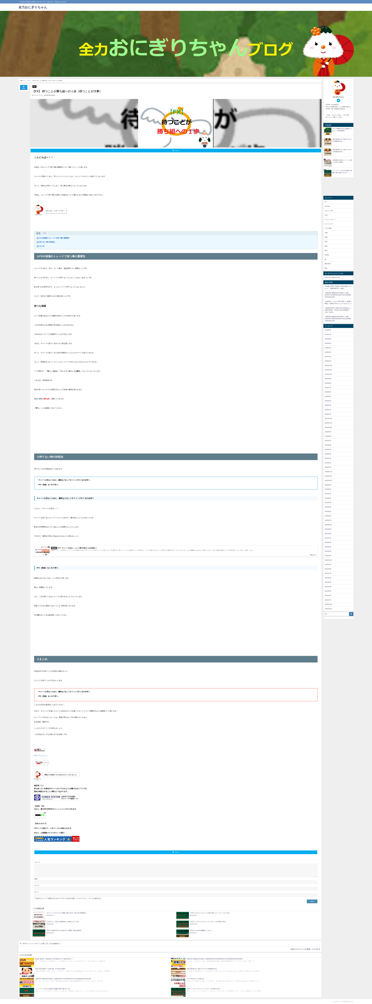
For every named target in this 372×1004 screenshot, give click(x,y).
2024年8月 (328, 436)
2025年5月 (328, 396)
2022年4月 (328, 551)
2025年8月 (328, 383)
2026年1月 (328, 361)
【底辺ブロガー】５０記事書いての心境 (304, 949)
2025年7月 (328, 387)
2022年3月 (328, 555)
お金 (326, 215)
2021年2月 (328, 595)
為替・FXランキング (41, 755)
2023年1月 (328, 520)
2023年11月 (328, 476)
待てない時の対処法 (46, 242)
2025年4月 (328, 401)
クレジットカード (330, 219)
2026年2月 (328, 356)
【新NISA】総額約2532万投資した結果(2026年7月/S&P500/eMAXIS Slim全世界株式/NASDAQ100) (338, 295)
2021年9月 (328, 564)
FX (34, 86)
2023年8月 (328, 489)
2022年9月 (328, 529)
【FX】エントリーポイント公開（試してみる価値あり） (41, 943)
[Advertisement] (92, 429)
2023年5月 (328, 502)
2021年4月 (328, 586)
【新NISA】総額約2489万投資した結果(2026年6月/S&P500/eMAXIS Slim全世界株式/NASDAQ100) (338, 318)
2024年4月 (328, 454)
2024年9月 (328, 431)
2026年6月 (328, 339)
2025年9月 (328, 378)
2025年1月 (328, 414)
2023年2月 (328, 515)
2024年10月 (328, 427)
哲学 (326, 237)
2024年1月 (328, 467)
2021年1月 (328, 600)
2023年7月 (328, 493)
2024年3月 (328, 458)
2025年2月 (328, 409)
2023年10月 (328, 480)
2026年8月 (328, 330)
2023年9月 (328, 485)
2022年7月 (328, 538)
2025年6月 (328, 392)
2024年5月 (328, 449)
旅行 (326, 250)
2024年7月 (328, 440)
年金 (326, 241)
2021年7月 (328, 573)
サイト (36, 892)
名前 (36, 879)
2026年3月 (328, 352)
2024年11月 (328, 423)
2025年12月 (328, 365)
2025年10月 (328, 374)
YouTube (327, 206)
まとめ (40, 246)
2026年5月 (328, 343)
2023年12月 (328, 471)
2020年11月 (328, 608)
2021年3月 (328, 591)
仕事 (326, 232)
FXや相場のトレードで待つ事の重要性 (53, 238)
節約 (326, 268)
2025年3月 (328, 405)
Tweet (23, 88)
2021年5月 (328, 582)
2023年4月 (328, 507)
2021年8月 (328, 569)
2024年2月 (328, 462)
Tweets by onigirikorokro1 (332, 277)
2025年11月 (328, 370)
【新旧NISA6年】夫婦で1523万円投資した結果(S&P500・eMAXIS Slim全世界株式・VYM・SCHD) (338, 310)
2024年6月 (328, 445)
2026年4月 (328, 347)
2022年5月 (328, 547)
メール (37, 885)
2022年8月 (328, 533)
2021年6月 (328, 577)
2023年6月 (328, 498)
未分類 (327, 255)
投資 (326, 246)
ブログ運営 (328, 228)
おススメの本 (329, 210)
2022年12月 (328, 524)
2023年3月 (328, 511)
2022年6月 (328, 542)
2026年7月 (328, 334)
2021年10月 (328, 560)
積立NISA (328, 263)
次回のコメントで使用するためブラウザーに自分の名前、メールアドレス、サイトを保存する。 (69, 898)
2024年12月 (328, 418)
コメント (37, 862)
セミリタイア (329, 224)
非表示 (45, 233)
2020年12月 (328, 604)
